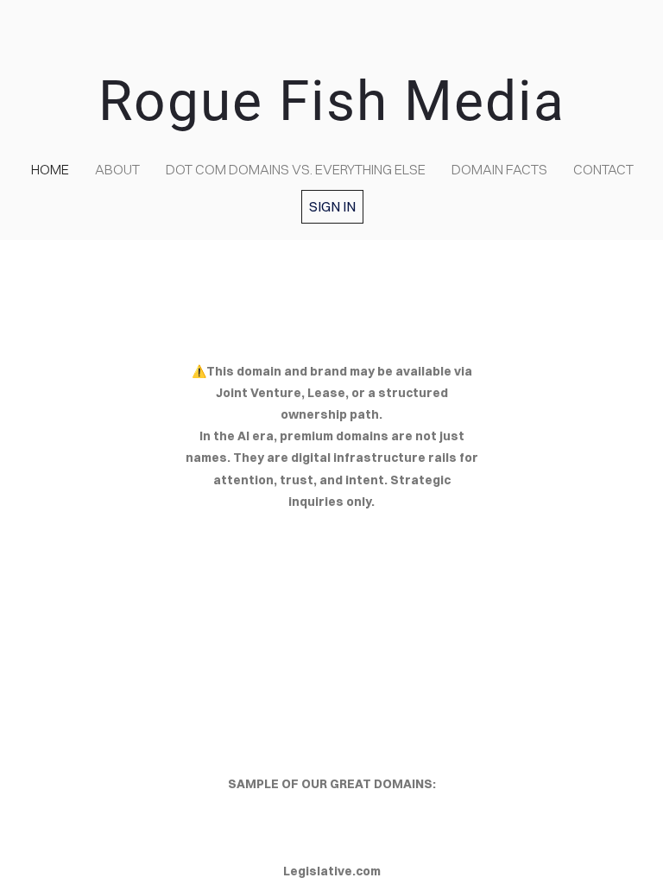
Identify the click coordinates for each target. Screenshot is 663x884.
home (50, 169)
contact (603, 169)
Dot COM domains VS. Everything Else (296, 169)
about (117, 169)
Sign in (332, 206)
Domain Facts (499, 169)
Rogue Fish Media (331, 101)
